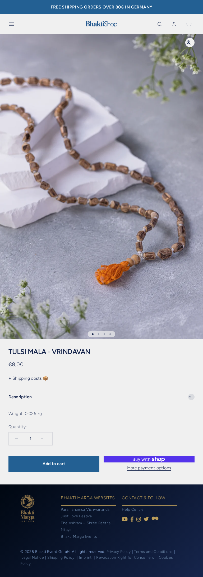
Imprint (86, 557)
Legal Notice (33, 557)
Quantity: (17, 426)
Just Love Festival (77, 516)
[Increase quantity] (43, 438)
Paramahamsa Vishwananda (85, 509)
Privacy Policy (119, 551)
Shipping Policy (61, 557)
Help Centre (133, 509)
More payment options (149, 467)
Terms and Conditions (153, 551)
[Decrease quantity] (18, 438)
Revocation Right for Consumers (125, 557)
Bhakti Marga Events (79, 536)
